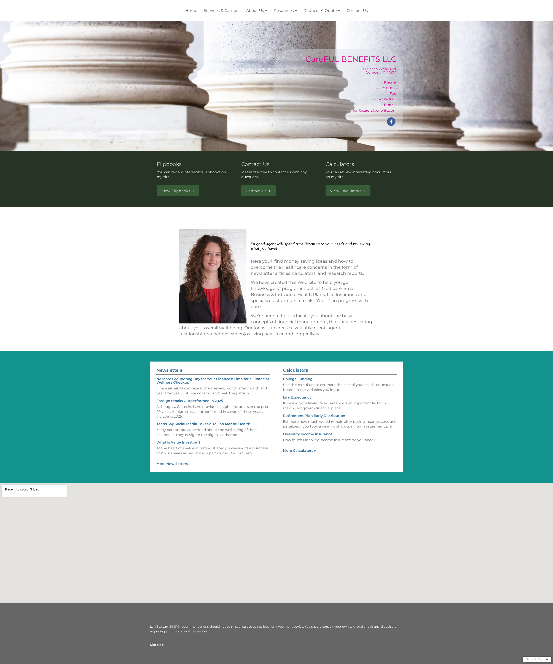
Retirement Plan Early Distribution (314, 416)
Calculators (295, 370)
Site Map (157, 645)
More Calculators (299, 451)
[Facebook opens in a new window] (391, 122)
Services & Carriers (222, 10)
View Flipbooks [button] (175, 191)
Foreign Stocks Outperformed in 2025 (189, 401)
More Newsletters (173, 464)
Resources (284, 10)
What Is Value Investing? (178, 442)
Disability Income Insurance (307, 434)
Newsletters (169, 370)
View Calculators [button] (346, 191)
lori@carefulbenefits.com (375, 110)
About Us (255, 10)
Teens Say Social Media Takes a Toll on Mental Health (203, 424)
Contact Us (357, 10)
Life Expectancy (297, 397)
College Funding (298, 379)
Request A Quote (320, 10)
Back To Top (535, 659)
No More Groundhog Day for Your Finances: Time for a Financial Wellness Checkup (212, 380)
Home (191, 10)
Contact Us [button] (256, 191)
